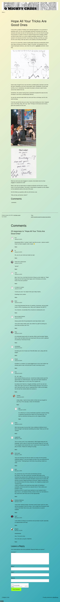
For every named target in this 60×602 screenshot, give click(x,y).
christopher (17, 346)
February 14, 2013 (22, 409)
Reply (16, 246)
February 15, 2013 (18, 530)
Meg (16, 332)
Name (13, 566)
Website (13, 578)
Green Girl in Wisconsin (20, 261)
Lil (15, 250)
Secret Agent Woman (20, 316)
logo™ (16, 516)
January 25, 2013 (18, 318)
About (3, 12)
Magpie (16, 529)
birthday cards (17, 215)
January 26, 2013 (18, 347)
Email (12, 572)
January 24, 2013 (18, 239)
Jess (16, 272)
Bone (16, 301)
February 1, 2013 (18, 438)
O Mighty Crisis (5, 597)
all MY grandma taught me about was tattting (41, 217)
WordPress (55, 597)
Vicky (16, 422)
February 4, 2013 (18, 470)
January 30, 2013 (18, 424)
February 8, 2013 (18, 517)
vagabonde (17, 437)
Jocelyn (18, 395)
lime (16, 371)
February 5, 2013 (18, 501)
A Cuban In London (19, 287)
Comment (13, 552)
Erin (16, 237)
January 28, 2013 (18, 373)
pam (16, 469)
